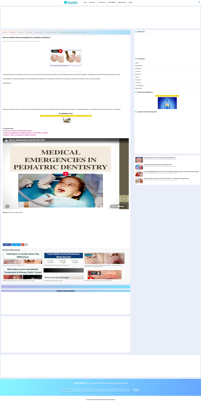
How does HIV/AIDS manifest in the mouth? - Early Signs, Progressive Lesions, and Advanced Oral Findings (171, 171)
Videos (137, 63)
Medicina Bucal (139, 65)
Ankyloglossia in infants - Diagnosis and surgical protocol (98, 280)
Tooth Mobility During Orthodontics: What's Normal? (56, 265)
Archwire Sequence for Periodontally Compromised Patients (159, 157)
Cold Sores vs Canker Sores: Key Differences (13, 265)
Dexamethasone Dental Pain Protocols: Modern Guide (158, 164)
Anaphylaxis (5, 41)
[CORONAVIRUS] (167, 103)
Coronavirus (138, 82)
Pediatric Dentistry (25, 41)
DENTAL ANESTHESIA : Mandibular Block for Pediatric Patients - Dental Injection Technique (66, 116)
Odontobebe (18, 41)
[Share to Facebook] (7, 244)
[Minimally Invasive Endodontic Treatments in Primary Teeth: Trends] (23, 273)
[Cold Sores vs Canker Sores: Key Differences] (23, 258)
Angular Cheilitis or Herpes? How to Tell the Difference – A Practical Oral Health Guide (166, 178)
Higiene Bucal (138, 88)
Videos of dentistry (35, 41)
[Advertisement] (100, 17)
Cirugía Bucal (138, 68)
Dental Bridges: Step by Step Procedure (53, 280)
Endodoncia (138, 74)
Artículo (137, 77)
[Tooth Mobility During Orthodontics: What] (64, 258)
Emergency (11, 41)
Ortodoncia (138, 71)
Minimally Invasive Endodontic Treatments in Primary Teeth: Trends (19, 280)
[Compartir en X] (16, 244)
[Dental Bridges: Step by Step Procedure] (64, 273)
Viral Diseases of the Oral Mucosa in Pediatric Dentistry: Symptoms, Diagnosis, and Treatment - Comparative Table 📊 (103, 266)
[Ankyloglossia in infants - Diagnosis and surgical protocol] (104, 273)
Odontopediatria (139, 85)
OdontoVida (97, 399)
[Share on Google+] (22, 244)
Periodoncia (138, 80)
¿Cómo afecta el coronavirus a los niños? (167, 96)
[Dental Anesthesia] (66, 120)
